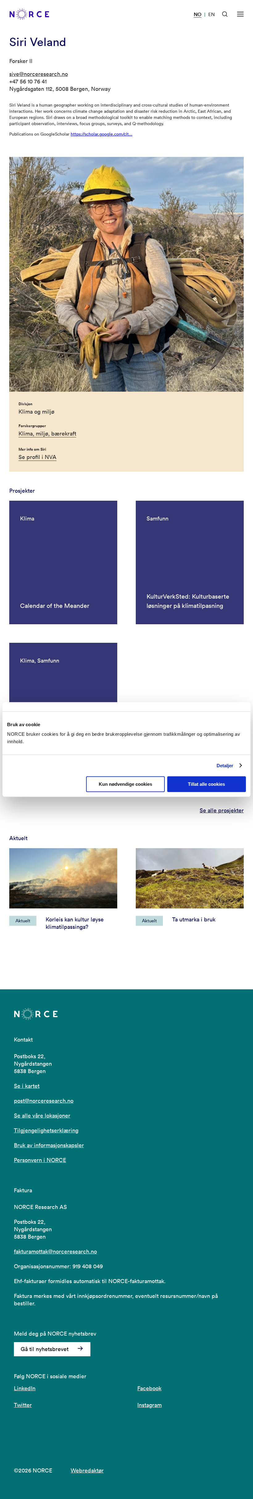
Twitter (23, 1404)
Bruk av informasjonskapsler (49, 1145)
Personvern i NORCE (40, 1160)
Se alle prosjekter (222, 810)
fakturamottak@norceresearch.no (55, 1251)
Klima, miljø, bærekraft (47, 433)
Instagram (149, 1404)
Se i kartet (26, 1085)
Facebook (149, 1388)
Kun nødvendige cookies (125, 784)
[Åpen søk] (225, 14)
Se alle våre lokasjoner (42, 1115)
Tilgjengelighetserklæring (46, 1130)
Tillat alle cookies (206, 784)
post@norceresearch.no (43, 1100)
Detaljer (225, 765)
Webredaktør (87, 1470)
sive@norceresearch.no (38, 74)
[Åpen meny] (240, 14)
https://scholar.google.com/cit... (101, 134)
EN (211, 14)
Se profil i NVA (37, 457)
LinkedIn (24, 1388)
